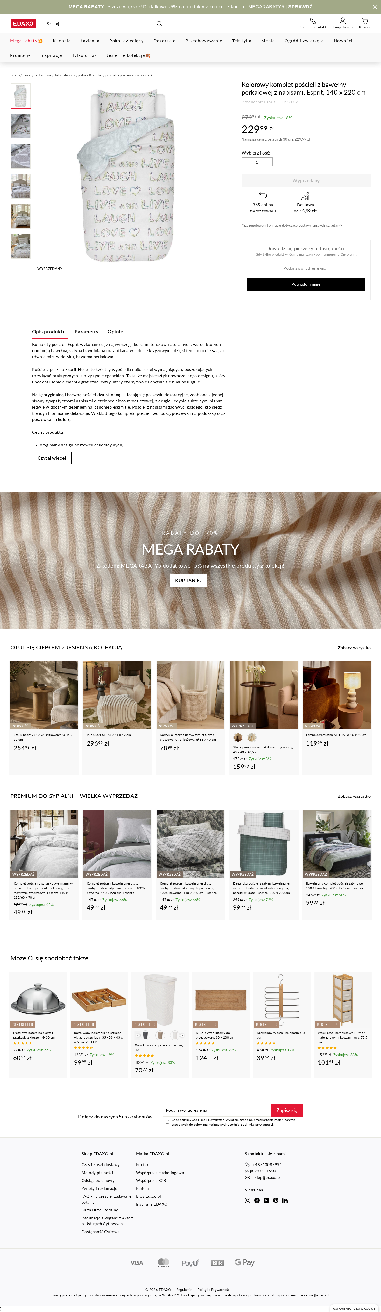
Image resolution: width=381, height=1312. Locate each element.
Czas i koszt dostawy (101, 1164)
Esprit (269, 101)
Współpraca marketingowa (160, 1172)
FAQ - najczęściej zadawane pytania (106, 1199)
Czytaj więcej (52, 458)
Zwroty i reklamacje (99, 1188)
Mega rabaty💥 (26, 40)
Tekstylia (241, 40)
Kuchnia (62, 40)
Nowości (343, 40)
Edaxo (15, 75)
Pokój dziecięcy (126, 40)
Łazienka (90, 40)
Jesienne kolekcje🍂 (129, 55)
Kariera (142, 1188)
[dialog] (354, 1308)
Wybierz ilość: (256, 153)
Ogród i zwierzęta (304, 40)
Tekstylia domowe (37, 75)
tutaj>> (336, 225)
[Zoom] (129, 177)
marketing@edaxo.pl (313, 1295)
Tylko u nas (84, 55)
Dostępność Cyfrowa (100, 1231)
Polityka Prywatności (213, 1290)
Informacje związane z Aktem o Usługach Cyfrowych (108, 1221)
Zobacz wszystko (354, 647)
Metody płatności (97, 1172)
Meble (268, 40)
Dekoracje (164, 40)
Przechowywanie (204, 40)
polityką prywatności (258, 1124)
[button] (23, 1043)
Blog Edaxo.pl (148, 1196)
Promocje (20, 55)
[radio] (238, 737)
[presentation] (182, 1035)
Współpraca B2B (151, 1180)
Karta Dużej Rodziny (100, 1210)
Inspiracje (51, 55)
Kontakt (143, 1164)
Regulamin (184, 1290)
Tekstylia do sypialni (70, 75)
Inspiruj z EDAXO (151, 1204)
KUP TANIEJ (188, 580)
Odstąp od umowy (98, 1180)
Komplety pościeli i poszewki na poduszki (121, 75)
